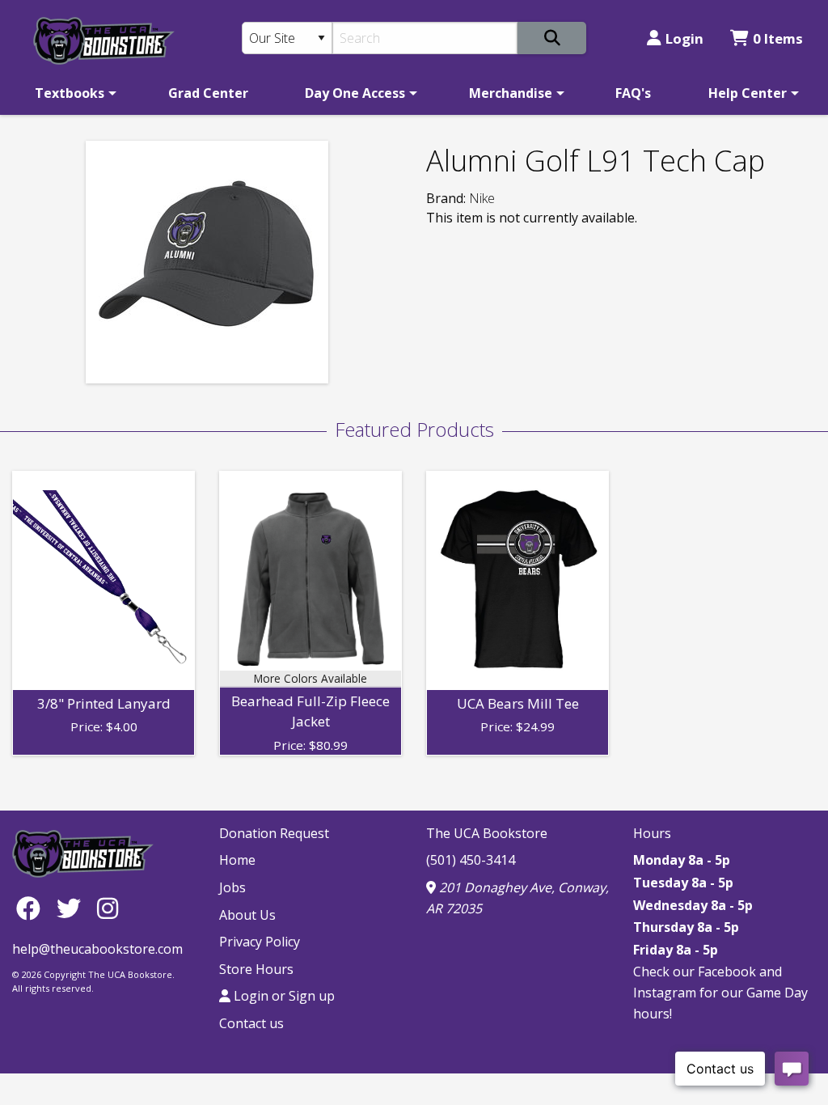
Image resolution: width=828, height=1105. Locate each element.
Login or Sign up (282, 996)
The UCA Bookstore (486, 833)
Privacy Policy (259, 941)
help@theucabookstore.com (97, 949)
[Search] (552, 38)
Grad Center (208, 93)
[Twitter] (73, 908)
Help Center (747, 93)
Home (237, 860)
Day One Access (355, 93)
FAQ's (633, 93)
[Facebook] (32, 908)
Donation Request (274, 833)
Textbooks (69, 93)
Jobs (232, 887)
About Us (247, 915)
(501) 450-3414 (470, 860)
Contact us (251, 1023)
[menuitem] (73, 93)
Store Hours (256, 969)
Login (684, 38)
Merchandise (510, 93)
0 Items (778, 38)
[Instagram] (107, 908)
